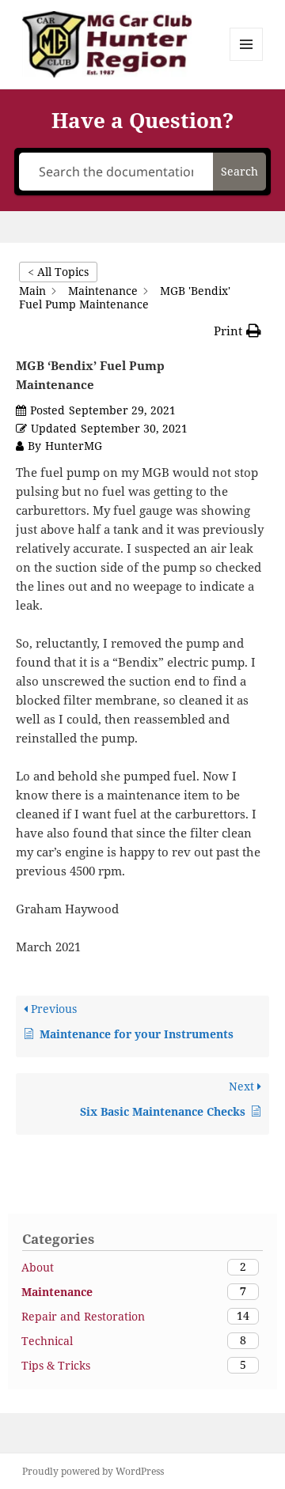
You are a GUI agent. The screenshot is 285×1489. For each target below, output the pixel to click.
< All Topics (58, 271)
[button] (237, 330)
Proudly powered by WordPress (93, 1471)
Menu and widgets (246, 60)
